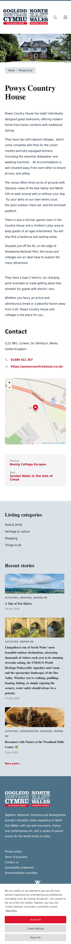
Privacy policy (13, 851)
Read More (11, 910)
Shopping (11, 538)
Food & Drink (13, 524)
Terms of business (16, 857)
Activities (11, 597)
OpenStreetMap (58, 443)
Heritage (26, 597)
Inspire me (40, 597)
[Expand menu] (65, 17)
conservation (29, 731)
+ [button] (9, 382)
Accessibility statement (19, 867)
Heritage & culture (17, 531)
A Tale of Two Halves (18, 603)
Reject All (36, 937)
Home (11, 70)
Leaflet (44, 443)
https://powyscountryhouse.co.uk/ (37, 366)
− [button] (9, 388)
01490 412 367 (22, 359)
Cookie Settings (35, 928)
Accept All (35, 919)
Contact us (11, 862)
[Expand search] (55, 17)
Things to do (25, 70)
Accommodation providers (21, 873)
